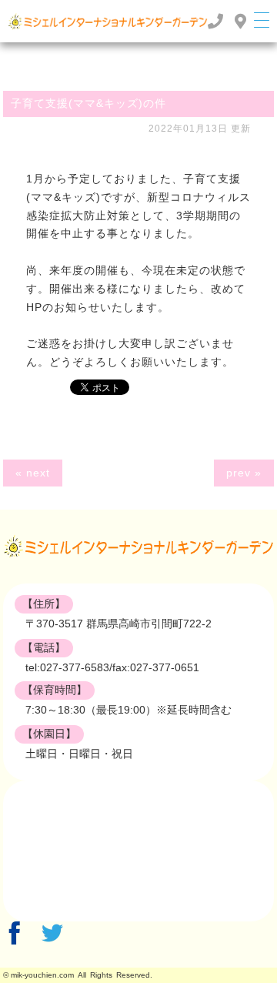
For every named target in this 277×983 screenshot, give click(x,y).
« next (32, 472)
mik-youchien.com (42, 975)
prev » (244, 472)
